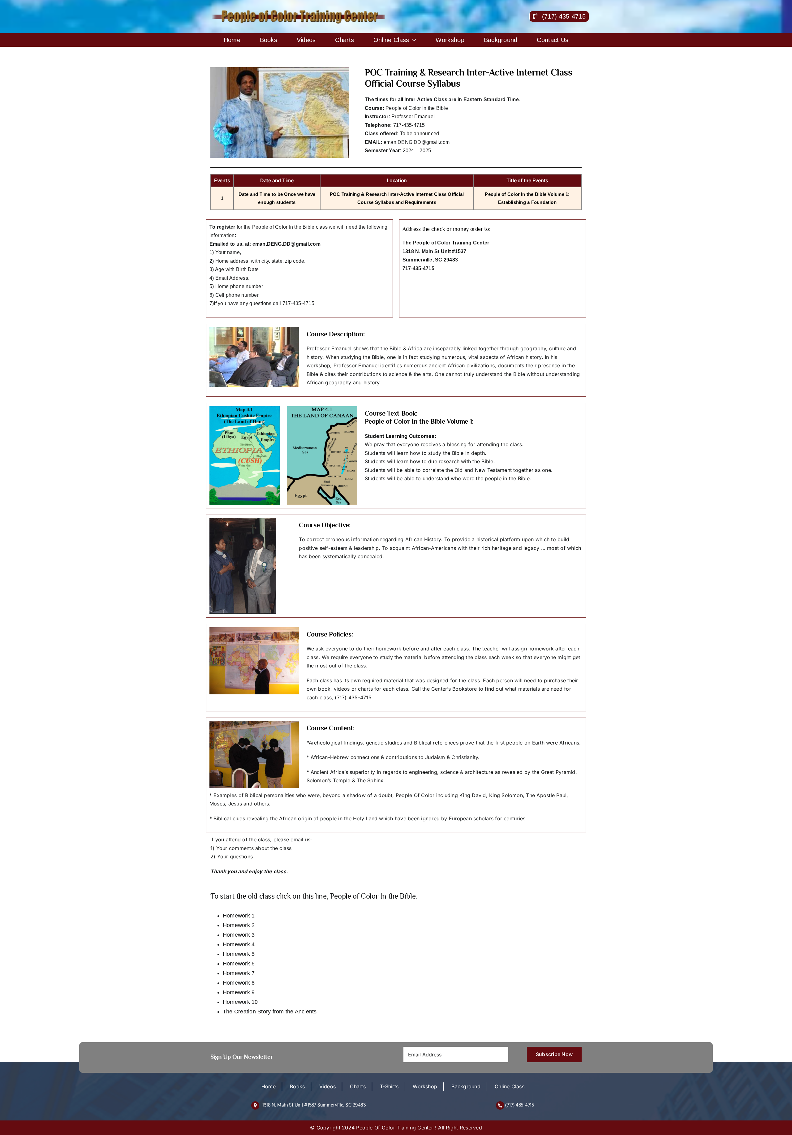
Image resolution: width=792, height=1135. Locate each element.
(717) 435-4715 (519, 1105)
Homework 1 (239, 916)
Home (268, 1086)
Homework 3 (239, 935)
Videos (327, 1086)
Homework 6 (239, 963)
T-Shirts (389, 1086)
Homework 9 (239, 992)
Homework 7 (239, 973)
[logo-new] (299, 12)
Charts (357, 1086)
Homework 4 (239, 944)
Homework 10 (240, 1002)
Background (465, 1086)
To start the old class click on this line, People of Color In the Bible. (313, 895)
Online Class (509, 1086)
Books (297, 1086)
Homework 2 (239, 925)
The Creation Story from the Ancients (270, 1011)
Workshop (425, 1086)
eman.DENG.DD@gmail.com (417, 142)
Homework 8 (239, 983)
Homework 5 (239, 954)
